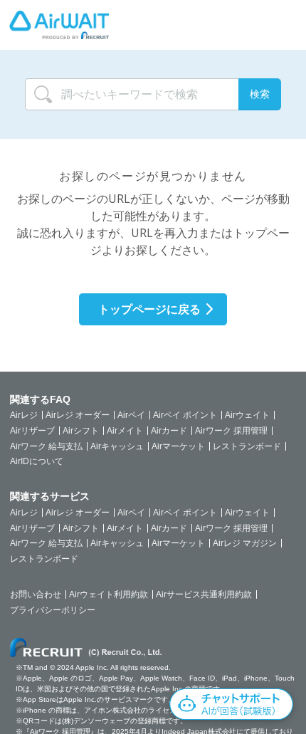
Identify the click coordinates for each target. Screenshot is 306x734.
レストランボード (247, 446)
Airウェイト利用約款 (108, 594)
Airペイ (131, 415)
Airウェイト (247, 415)
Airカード (169, 430)
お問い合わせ (35, 594)
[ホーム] (59, 25)
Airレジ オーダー (78, 415)
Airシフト (81, 430)
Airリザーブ (32, 430)
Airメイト (125, 430)
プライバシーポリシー (52, 610)
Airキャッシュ (117, 446)
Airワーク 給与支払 (46, 446)
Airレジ (24, 415)
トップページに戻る (149, 309)
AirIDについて (36, 461)
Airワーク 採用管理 (231, 430)
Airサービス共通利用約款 (204, 594)
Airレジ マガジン (245, 543)
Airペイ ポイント (185, 415)
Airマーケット (178, 446)
